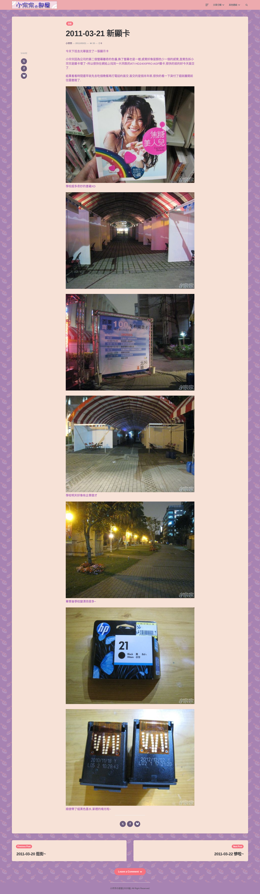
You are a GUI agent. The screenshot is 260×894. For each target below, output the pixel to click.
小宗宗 (69, 43)
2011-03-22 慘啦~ (229, 854)
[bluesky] (24, 76)
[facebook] (24, 69)
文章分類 (217, 5)
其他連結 (233, 5)
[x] (24, 61)
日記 (70, 23)
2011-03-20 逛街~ (31, 854)
